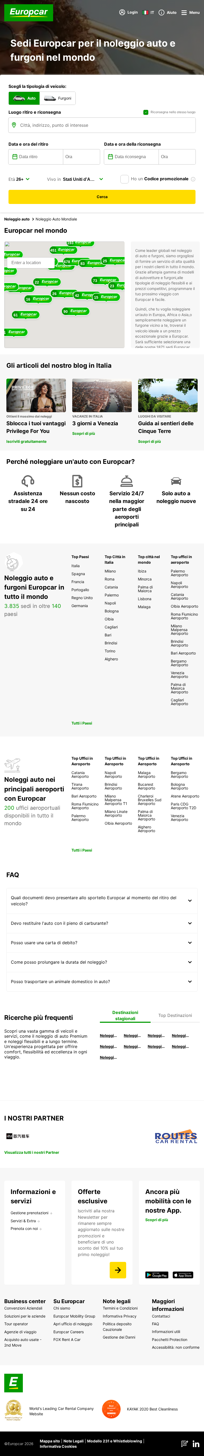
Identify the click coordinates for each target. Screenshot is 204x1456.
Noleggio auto (17, 219)
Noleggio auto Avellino (109, 1057)
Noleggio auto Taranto (157, 1035)
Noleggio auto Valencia (133, 1035)
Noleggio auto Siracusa (181, 1035)
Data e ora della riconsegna (132, 144)
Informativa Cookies (58, 1446)
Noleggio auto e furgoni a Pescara (133, 1046)
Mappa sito (50, 1441)
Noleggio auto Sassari (109, 1046)
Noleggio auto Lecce (157, 1046)
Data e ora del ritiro (28, 144)
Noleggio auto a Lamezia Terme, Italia (181, 1046)
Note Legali (73, 1441)
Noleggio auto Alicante (109, 1035)
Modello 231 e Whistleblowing (114, 1441)
